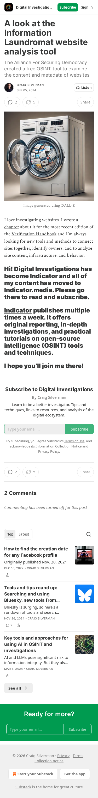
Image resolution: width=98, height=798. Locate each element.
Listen (86, 87)
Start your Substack (35, 773)
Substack (23, 786)
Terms (78, 755)
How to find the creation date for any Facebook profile (36, 552)
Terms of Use (74, 441)
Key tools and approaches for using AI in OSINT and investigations (36, 644)
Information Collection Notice (59, 446)
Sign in (87, 7)
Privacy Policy (48, 451)
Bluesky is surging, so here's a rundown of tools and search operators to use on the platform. (34, 609)
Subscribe (68, 7)
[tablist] (18, 534)
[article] (49, 562)
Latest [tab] (24, 534)
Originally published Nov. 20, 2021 (35, 561)
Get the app (74, 773)
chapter (11, 227)
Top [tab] (10, 534)
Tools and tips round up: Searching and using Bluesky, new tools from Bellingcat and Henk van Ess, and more (35, 594)
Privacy (63, 755)
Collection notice (49, 760)
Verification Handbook (33, 234)
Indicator (18, 310)
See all (14, 688)
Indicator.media (28, 290)
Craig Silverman (30, 85)
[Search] (88, 534)
